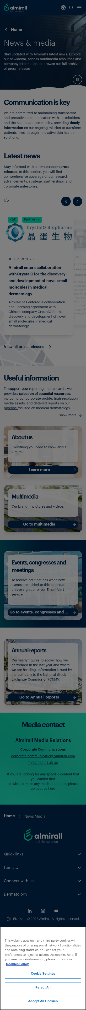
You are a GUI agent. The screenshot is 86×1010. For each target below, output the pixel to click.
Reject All (42, 987)
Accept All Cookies (43, 1001)
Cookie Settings (43, 973)
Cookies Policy (17, 964)
